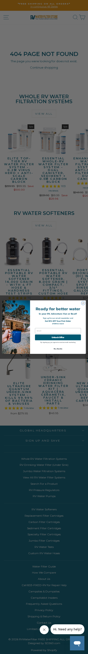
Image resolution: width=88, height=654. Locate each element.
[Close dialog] (83, 303)
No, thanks (58, 348)
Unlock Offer (58, 337)
